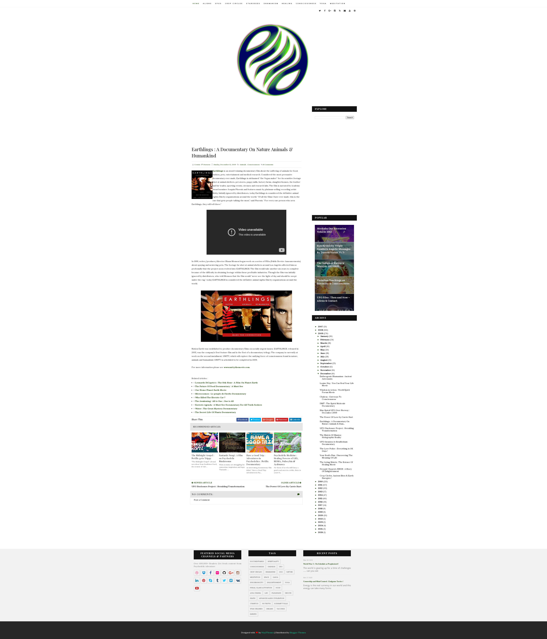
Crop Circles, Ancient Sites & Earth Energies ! (336, 476)
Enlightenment (274, 582)
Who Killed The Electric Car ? (210, 397)
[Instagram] (271, 628)
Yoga (323, 3)
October (324, 366)
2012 (320, 488)
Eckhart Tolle (281, 604)
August (324, 360)
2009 (321, 333)
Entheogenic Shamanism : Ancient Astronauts (336, 377)
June (323, 353)
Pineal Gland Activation (261, 588)
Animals (243, 164)
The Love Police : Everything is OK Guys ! (336, 449)
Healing (287, 3)
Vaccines (281, 609)
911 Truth (266, 604)
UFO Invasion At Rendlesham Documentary (333, 442)
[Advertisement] (246, 126)
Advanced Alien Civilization (271, 598)
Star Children (256, 609)
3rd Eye (288, 593)
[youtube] (350, 10)
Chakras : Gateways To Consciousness (330, 397)
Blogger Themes (298, 632)
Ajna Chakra (255, 593)
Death (252, 598)
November (325, 370)
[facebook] (325, 10)
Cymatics (254, 604)
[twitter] (320, 10)
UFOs (218, 3)
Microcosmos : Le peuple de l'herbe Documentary (220, 393)
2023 (320, 522)
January (324, 336)
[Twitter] (254, 628)
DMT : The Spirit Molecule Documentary (332, 404)
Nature (289, 572)
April (323, 346)
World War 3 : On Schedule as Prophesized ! (321, 564)
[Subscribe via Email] (282, 628)
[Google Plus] (265, 628)
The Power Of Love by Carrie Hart (336, 417)
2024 (320, 525)
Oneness (271, 567)
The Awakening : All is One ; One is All (214, 401)
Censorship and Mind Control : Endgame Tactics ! (323, 581)
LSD (266, 593)
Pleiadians (276, 593)
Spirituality (273, 561)
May (322, 349)
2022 (320, 519)
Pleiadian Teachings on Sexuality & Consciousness (333, 282)
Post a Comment (202, 500)
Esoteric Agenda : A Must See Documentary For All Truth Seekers (228, 405)
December (325, 373)
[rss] (340, 10)
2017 (320, 505)
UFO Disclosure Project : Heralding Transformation (337, 429)
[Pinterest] (293, 628)
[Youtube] (287, 628)
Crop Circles (234, 3)
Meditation (337, 3)
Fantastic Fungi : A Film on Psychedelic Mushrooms (231, 458)
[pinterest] (355, 10)
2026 (320, 532)
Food (278, 588)
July (322, 356)
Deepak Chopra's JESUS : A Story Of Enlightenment (336, 470)
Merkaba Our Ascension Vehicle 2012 (331, 230)
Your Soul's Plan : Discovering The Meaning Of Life (336, 456)
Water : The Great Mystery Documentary (216, 408)
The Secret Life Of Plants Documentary (215, 412)
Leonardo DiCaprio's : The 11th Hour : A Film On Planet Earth (226, 382)
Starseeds (253, 3)
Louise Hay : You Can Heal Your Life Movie (337, 384)
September (326, 363)
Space (266, 577)
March (323, 343)
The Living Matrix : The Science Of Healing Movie (336, 463)
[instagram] (335, 10)
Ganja (275, 577)
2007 (321, 326)
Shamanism (271, 3)
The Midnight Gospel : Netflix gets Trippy (203, 457)
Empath (253, 614)
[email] (345, 10)
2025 (320, 529)
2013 (320, 491)
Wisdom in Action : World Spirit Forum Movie (335, 391)
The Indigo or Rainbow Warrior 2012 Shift (330, 264)
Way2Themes (267, 632)
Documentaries (257, 561)
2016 (320, 502)
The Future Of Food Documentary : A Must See (219, 386)
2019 (320, 512)
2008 (321, 330)
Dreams (269, 609)
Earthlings (218, 171)
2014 (320, 495)
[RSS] (276, 628)
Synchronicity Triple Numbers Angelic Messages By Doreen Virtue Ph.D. (333, 249)
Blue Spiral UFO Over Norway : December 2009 (334, 411)
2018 (320, 508)
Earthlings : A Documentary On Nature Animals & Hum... (334, 422)
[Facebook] (260, 628)
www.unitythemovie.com (237, 367)
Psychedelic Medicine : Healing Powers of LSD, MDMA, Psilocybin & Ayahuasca (286, 460)
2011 (320, 485)
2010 (320, 481)
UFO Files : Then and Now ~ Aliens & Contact (333, 299)
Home (196, 3)
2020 (321, 515)
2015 (320, 498)
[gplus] (330, 10)
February (325, 339)
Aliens (207, 3)
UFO (280, 567)
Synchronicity (256, 582)
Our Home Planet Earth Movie (210, 390)
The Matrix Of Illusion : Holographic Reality (331, 436)
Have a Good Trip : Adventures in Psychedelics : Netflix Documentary (257, 460)
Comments (268, 164)
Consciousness (306, 3)
